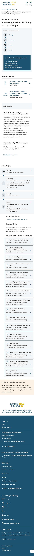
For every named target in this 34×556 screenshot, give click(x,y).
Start (3, 9)
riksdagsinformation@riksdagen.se (14, 441)
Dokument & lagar (10, 9)
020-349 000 (7, 438)
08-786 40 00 (7, 427)
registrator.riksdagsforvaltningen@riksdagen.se (18, 456)
